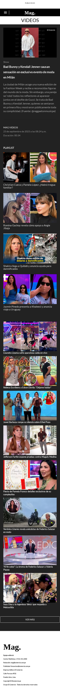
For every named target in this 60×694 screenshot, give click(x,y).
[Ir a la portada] (12, 648)
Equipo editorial (8, 655)
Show (6, 62)
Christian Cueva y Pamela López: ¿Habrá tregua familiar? (29, 186)
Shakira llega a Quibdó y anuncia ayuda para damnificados (27, 267)
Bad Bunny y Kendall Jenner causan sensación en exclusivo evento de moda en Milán (28, 72)
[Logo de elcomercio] (30, 13)
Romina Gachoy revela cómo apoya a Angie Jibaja (26, 226)
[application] (30, 43)
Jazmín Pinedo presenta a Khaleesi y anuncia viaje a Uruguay (27, 308)
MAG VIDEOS (10, 127)
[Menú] (5, 12)
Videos (30, 20)
